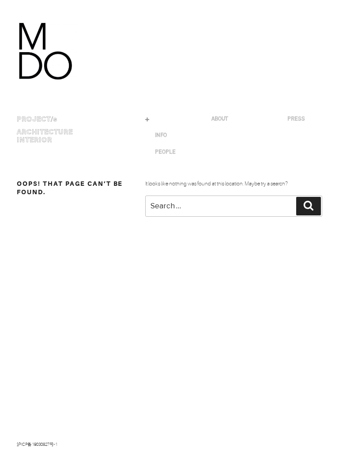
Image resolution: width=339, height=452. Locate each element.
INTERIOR (34, 140)
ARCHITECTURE (45, 132)
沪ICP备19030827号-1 (37, 444)
